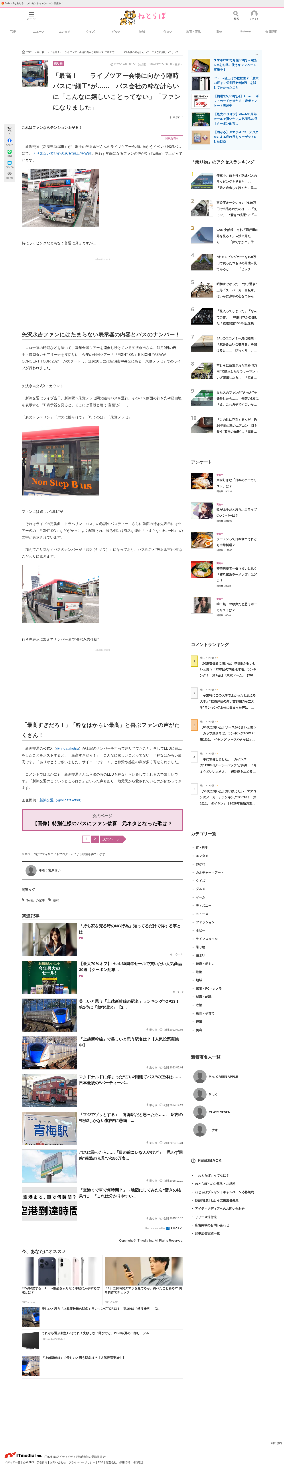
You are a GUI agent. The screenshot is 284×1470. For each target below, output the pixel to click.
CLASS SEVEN (219, 1112)
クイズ (90, 31)
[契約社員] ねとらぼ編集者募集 (215, 1200)
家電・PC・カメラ (209, 988)
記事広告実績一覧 (205, 1233)
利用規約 (276, 1443)
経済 (199, 1021)
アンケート (201, 462)
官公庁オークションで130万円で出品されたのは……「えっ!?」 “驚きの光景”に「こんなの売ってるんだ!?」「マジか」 (237, 215)
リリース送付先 (204, 1217)
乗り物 (58, 63)
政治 (199, 1005)
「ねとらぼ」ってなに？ (210, 1175)
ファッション (205, 922)
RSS (101, 1462)
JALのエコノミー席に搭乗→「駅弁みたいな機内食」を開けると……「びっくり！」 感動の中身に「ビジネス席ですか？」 (237, 350)
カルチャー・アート (210, 872)
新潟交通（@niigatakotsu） (61, 800)
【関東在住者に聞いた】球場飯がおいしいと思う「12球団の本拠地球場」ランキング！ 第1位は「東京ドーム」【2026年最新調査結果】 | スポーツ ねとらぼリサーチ (228, 675)
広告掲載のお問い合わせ (210, 1225)
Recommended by (155, 1228)
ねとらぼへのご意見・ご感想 (213, 1183)
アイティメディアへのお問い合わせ (218, 1208)
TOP (13, 31)
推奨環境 (138, 1462)
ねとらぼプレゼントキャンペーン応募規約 (222, 1192)
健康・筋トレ (205, 963)
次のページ (111, 839)
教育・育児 (193, 31)
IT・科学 (202, 847)
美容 (199, 1030)
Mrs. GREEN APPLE (223, 1076)
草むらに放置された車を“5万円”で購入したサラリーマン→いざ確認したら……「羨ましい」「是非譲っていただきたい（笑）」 (237, 377)
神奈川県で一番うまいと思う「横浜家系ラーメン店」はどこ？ (237, 574)
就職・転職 (203, 996)
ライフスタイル (207, 939)
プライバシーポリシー (82, 1462)
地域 (142, 31)
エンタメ (64, 31)
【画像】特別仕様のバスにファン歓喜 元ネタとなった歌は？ (102, 823)
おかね (200, 864)
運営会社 (111, 1462)
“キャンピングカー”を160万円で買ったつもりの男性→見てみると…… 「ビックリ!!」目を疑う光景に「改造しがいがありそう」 (237, 269)
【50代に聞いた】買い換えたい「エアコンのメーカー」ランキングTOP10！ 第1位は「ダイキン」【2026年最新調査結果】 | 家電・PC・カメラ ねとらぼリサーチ (228, 803)
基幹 (56, 900)
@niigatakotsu (67, 748)
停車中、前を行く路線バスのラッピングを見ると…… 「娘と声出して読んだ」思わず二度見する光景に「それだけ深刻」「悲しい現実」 (237, 188)
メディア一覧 (12, 1462)
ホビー (200, 930)
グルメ (116, 31)
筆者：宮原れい (50, 870)
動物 (219, 31)
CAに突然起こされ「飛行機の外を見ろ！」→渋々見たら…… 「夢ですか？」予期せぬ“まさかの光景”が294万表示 (237, 242)
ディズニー (203, 905)
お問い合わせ (58, 1462)
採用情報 (125, 1462)
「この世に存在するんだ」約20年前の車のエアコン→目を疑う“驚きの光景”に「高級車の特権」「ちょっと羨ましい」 (237, 432)
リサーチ (245, 31)
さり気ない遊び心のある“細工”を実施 (61, 153)
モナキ (213, 1130)
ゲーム (200, 897)
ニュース (39, 31)
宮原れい (178, 117)
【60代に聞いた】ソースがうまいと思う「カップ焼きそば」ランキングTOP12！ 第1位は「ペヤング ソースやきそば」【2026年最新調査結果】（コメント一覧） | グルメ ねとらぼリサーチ (230, 739)
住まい (168, 31)
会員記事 (271, 31)
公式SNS (29, 1462)
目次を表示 (172, 138)
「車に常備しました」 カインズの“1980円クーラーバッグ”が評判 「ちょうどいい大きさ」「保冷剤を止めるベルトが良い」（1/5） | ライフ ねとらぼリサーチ (228, 771)
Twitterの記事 (35, 900)
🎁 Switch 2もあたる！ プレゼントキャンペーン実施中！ (32, 3)
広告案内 (42, 1462)
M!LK (213, 1094)
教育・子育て (205, 1013)
